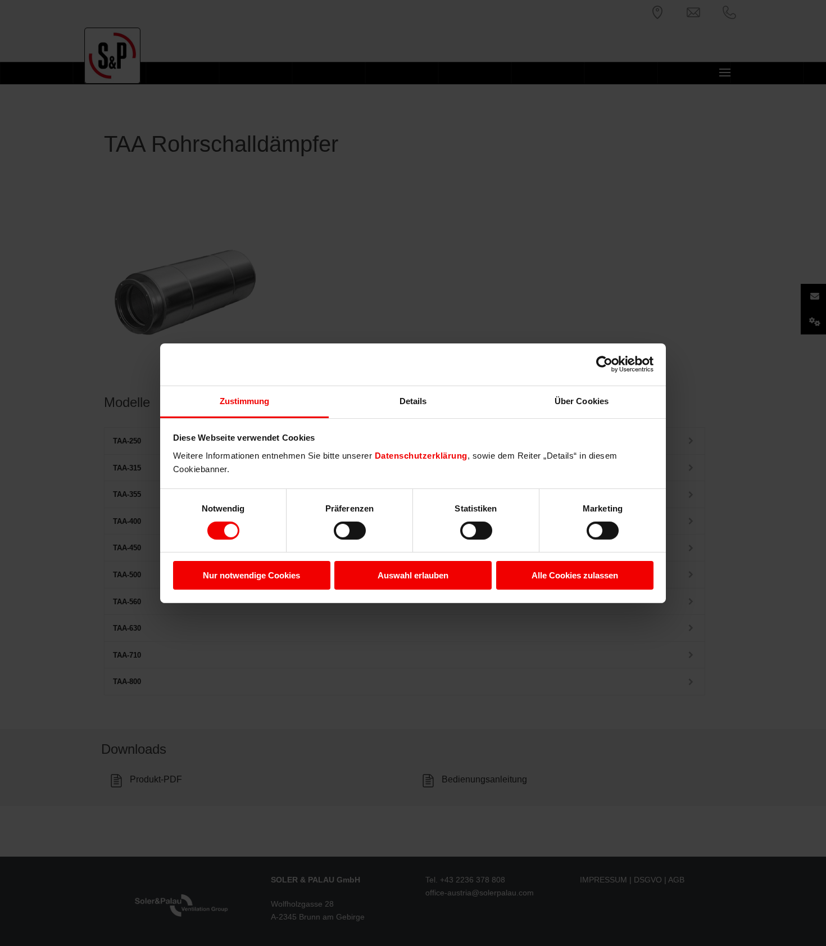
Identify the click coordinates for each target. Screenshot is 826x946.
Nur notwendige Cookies (251, 575)
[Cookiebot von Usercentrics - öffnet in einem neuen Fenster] (604, 364)
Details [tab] (413, 400)
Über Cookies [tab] (582, 400)
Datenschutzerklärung (421, 455)
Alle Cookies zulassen (575, 575)
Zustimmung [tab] (245, 400)
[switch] (350, 531)
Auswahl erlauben (413, 575)
